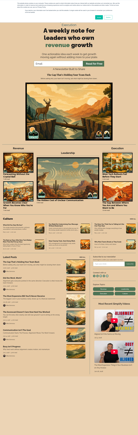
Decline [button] (108, 17)
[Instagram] (104, 276)
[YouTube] (107, 276)
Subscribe (130, 264)
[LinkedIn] (97, 276)
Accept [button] (99, 17)
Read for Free (94, 63)
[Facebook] (101, 276)
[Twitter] (94, 276)
